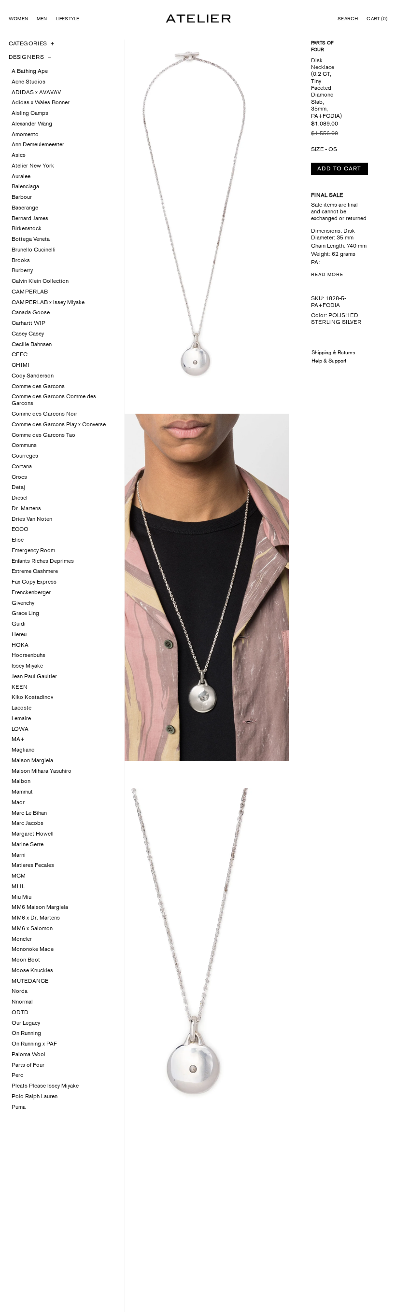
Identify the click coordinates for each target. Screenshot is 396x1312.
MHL (18, 886)
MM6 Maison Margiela (40, 907)
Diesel (20, 497)
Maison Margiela (32, 760)
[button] (347, 19)
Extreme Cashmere (35, 571)
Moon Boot (26, 959)
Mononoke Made (33, 949)
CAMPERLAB (30, 291)
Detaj (18, 487)
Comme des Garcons (38, 386)
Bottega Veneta (31, 239)
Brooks (21, 260)
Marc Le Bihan (29, 813)
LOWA (20, 729)
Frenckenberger (31, 592)
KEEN (20, 687)
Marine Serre (27, 844)
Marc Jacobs (27, 823)
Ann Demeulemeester (38, 144)
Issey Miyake (27, 665)
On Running (26, 1033)
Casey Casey (28, 333)
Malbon (21, 781)
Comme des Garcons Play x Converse (59, 424)
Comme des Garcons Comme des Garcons (54, 399)
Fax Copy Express (34, 581)
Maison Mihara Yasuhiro (41, 771)
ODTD (20, 1012)
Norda (20, 991)
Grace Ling (25, 613)
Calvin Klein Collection (40, 281)
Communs (24, 445)
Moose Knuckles (32, 970)
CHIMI (20, 365)
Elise (18, 539)
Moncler (22, 938)
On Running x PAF (34, 1043)
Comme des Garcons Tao (43, 435)
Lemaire (21, 718)
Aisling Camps (30, 113)
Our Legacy (26, 1022)
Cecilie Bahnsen (32, 344)
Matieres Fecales (33, 865)
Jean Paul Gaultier (34, 676)
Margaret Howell (33, 833)
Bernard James (30, 218)
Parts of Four (28, 1064)
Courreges (25, 455)
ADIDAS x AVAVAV (36, 92)
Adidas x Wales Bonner (41, 102)
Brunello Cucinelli (34, 249)
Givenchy (23, 603)
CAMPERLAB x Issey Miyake (48, 302)
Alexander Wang (32, 123)
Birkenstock (27, 228)
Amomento (25, 134)
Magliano (23, 749)
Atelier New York (33, 165)
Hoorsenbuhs (28, 655)
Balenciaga (25, 186)
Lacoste (21, 707)
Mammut (22, 791)
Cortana (22, 466)
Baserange (25, 207)
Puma (19, 1106)
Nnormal (22, 1001)
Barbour (22, 197)
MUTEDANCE (30, 980)
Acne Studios (28, 81)
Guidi (19, 623)
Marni (19, 854)
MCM (19, 875)
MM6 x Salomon (32, 928)
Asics (19, 155)
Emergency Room (33, 550)
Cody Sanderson (33, 375)
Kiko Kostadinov (32, 697)
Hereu (19, 634)
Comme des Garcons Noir (44, 413)
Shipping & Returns (333, 352)
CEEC (20, 354)
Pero (18, 1075)
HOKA (20, 645)
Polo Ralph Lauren (34, 1096)
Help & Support (328, 360)
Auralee (21, 176)
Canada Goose (31, 312)
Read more (327, 274)
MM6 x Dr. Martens (36, 917)
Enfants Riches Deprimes (43, 561)
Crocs (19, 477)
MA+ (18, 739)
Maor (18, 802)
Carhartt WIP (28, 323)
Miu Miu (21, 896)
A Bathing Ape (30, 71)
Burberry (22, 270)
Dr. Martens (26, 508)
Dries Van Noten (32, 519)
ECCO (20, 529)
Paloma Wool (28, 1054)
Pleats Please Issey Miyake (45, 1085)
